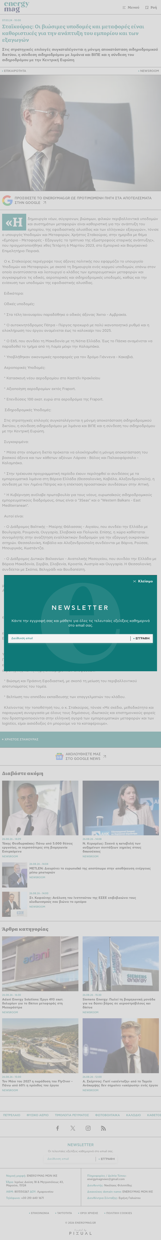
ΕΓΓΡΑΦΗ (143, 638)
